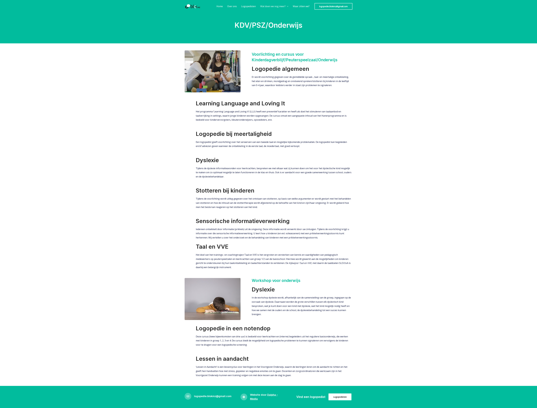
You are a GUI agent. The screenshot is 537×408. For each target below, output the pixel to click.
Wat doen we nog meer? (273, 6)
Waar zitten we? (301, 6)
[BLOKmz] (193, 6)
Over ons (232, 6)
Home (219, 6)
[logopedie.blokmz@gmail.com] (188, 396)
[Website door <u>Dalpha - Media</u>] (244, 397)
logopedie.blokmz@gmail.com (212, 396)
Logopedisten (248, 6)
